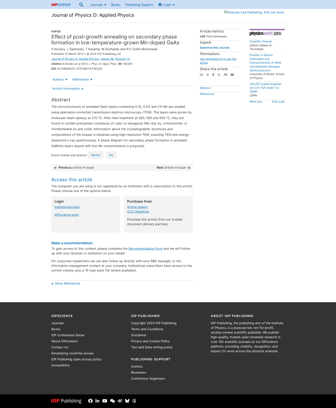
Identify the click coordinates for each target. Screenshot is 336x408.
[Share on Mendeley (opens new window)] (226, 74)
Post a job (278, 101)
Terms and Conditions (147, 329)
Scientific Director (261, 41)
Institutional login (67, 207)
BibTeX (95, 155)
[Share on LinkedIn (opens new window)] (207, 74)
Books (115, 5)
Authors (58, 79)
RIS (111, 155)
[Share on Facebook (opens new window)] (213, 74)
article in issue (76, 167)
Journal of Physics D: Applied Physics (92, 15)
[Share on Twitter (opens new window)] (218, 74)
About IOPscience (64, 341)
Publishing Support (139, 5)
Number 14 (123, 58)
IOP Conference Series (67, 335)
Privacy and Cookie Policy (150, 341)
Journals (96, 5)
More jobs (256, 101)
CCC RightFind (138, 212)
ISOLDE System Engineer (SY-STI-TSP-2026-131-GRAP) (266, 87)
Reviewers (138, 372)
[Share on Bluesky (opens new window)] (232, 74)
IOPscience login (66, 215)
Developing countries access (72, 353)
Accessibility (60, 365)
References (81, 79)
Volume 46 (107, 58)
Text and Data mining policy (151, 347)
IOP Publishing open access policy (76, 359)
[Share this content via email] (201, 74)
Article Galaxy (137, 207)
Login (167, 5)
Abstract (205, 87)
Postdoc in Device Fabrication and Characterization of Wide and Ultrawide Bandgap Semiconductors (265, 62)
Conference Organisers (148, 378)
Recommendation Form (146, 248)
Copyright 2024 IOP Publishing (154, 323)
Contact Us (59, 347)
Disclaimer (138, 335)
